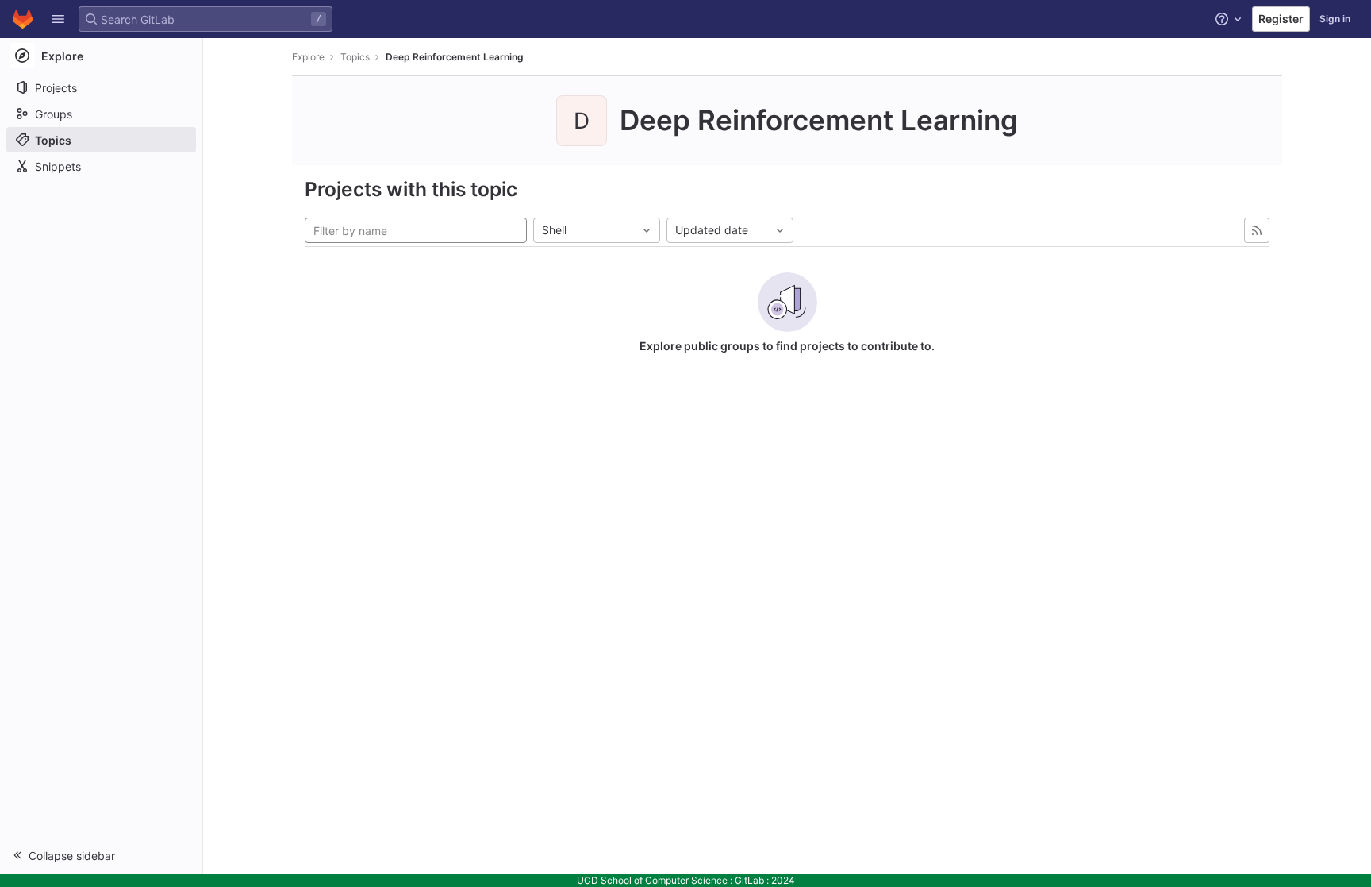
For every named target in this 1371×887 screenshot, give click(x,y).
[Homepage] (22, 19)
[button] (58, 19)
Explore (308, 57)
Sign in (1334, 19)
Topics (355, 57)
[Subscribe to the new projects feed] (1256, 230)
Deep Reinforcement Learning (455, 57)
